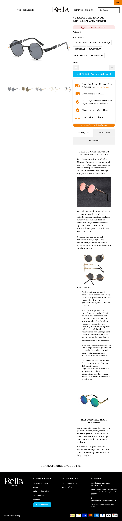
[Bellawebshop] (61, 10)
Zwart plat (95, 49)
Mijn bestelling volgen (41, 491)
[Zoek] (117, 10)
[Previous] (9, 47)
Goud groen (80, 55)
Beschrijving (83, 133)
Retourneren (42, 505)
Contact (36, 487)
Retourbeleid (94, 141)
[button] (29, 10)
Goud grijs (104, 43)
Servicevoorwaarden (69, 483)
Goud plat (79, 49)
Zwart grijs (80, 43)
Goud (93, 43)
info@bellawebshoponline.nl (105, 500)
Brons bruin (97, 55)
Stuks (75, 62)
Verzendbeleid (104, 132)
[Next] (69, 47)
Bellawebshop (15, 516)
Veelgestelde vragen (40, 483)
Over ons (36, 499)
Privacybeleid (67, 487)
